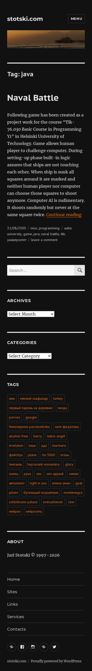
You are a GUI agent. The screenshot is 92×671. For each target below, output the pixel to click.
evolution (16, 445)
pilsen (13, 492)
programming (49, 228)
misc (34, 228)
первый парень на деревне (30, 408)
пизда (62, 408)
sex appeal (55, 473)
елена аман (61, 483)
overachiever (53, 502)
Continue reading (64, 214)
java (36, 234)
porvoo (14, 417)
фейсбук (15, 455)
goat (78, 483)
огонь (64, 455)
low (71, 502)
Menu (76, 19)
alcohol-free (18, 436)
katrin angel (56, 436)
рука (27, 473)
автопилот (17, 483)
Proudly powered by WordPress (56, 661)
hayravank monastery (43, 464)
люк (12, 398)
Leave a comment (44, 239)
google (31, 417)
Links (12, 604)
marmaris (59, 445)
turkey (58, 398)
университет (16, 239)
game (27, 234)
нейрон (14, 511)
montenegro (73, 492)
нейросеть (34, 511)
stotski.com (25, 18)
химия (73, 473)
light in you (38, 483)
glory (69, 464)
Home (13, 579)
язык (32, 445)
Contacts (16, 629)
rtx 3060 (48, 455)
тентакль (15, 464)
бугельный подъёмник (41, 492)
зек (38, 473)
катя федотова (67, 426)
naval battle (50, 234)
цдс (44, 445)
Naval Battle (33, 97)
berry (37, 436)
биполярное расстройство (29, 426)
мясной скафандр (34, 398)
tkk (63, 234)
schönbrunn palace (23, 502)
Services (15, 616)
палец (13, 473)
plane (32, 455)
